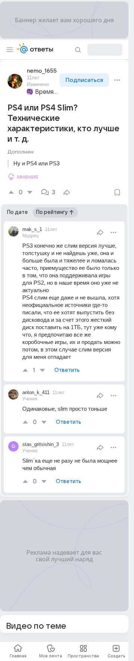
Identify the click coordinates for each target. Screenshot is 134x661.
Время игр (46, 92)
